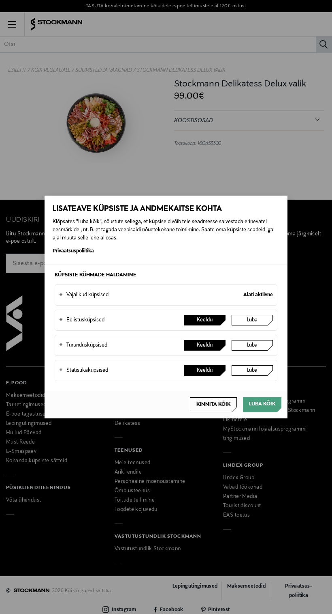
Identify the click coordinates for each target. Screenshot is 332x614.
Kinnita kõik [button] (213, 404)
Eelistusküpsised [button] (81, 320)
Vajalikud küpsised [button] (84, 295)
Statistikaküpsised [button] (83, 370)
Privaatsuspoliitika (73, 251)
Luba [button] (252, 320)
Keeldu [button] (205, 320)
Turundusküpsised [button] (83, 345)
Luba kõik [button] (262, 404)
